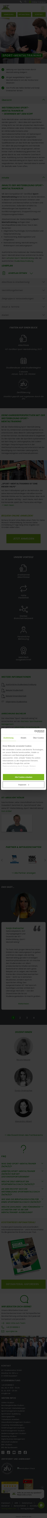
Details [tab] (23, 738)
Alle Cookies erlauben (23, 777)
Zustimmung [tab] (8, 738)
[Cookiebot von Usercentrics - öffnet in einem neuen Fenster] (34, 731)
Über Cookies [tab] (38, 738)
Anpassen (22, 785)
